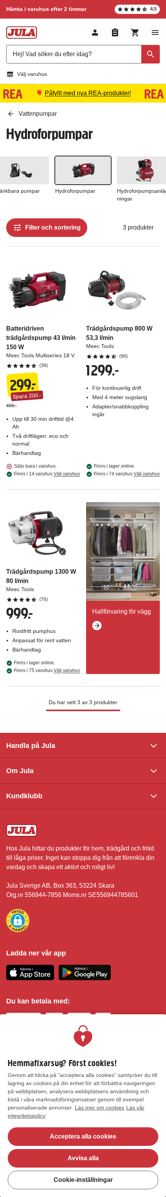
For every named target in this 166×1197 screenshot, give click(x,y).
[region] (83, 1105)
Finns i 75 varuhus (47, 670)
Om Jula (20, 771)
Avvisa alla (83, 1158)
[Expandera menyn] (155, 32)
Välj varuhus (32, 74)
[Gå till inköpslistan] (115, 32)
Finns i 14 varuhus (47, 474)
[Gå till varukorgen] (135, 32)
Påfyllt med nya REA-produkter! (88, 93)
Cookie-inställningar (83, 1179)
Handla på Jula (30, 745)
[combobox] (83, 54)
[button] (17, 920)
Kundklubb (24, 796)
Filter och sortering (53, 227)
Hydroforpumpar (75, 191)
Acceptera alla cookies (83, 1136)
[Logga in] (95, 32)
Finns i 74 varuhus (127, 474)
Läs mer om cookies (99, 1107)
